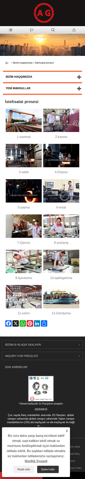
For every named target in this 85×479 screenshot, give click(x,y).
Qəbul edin (48, 469)
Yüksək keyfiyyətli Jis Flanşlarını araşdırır (41, 403)
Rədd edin (23, 469)
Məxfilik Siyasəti (36, 461)
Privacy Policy (75, 468)
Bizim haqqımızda (22, 62)
